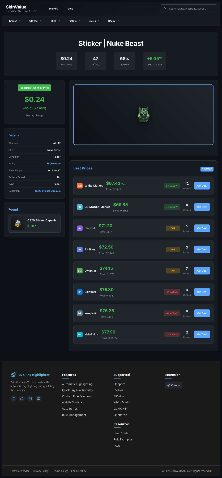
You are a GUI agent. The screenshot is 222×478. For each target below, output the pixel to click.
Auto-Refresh (70, 409)
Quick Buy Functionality (77, 390)
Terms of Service (19, 470)
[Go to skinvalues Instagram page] (30, 398)
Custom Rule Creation (76, 396)
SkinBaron (120, 415)
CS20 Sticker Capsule (48, 190)
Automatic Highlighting (77, 384)
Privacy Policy (40, 470)
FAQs (117, 446)
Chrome (175, 385)
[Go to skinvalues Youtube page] (38, 398)
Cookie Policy (78, 470)
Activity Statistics (73, 402)
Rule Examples (123, 439)
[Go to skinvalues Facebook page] (13, 398)
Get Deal (202, 185)
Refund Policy (60, 470)
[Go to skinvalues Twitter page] (22, 398)
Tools (69, 8)
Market (53, 8)
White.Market (122, 402)
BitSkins (119, 396)
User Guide (121, 433)
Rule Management (74, 415)
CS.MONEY (121, 409)
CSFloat (118, 390)
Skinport (119, 384)
